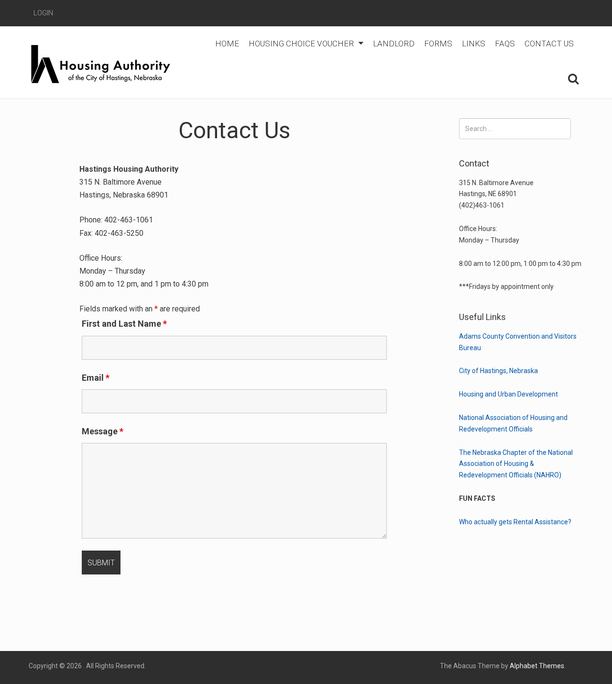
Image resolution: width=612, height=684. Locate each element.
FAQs (505, 43)
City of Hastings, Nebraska (498, 371)
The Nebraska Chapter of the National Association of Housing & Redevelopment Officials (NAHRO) (516, 464)
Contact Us (549, 43)
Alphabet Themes (537, 666)
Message (102, 431)
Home (227, 43)
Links (473, 43)
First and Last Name (124, 324)
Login (43, 13)
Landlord (394, 43)
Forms (438, 43)
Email (95, 378)
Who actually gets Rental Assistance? (515, 522)
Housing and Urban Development (508, 394)
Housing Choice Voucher (301, 43)
